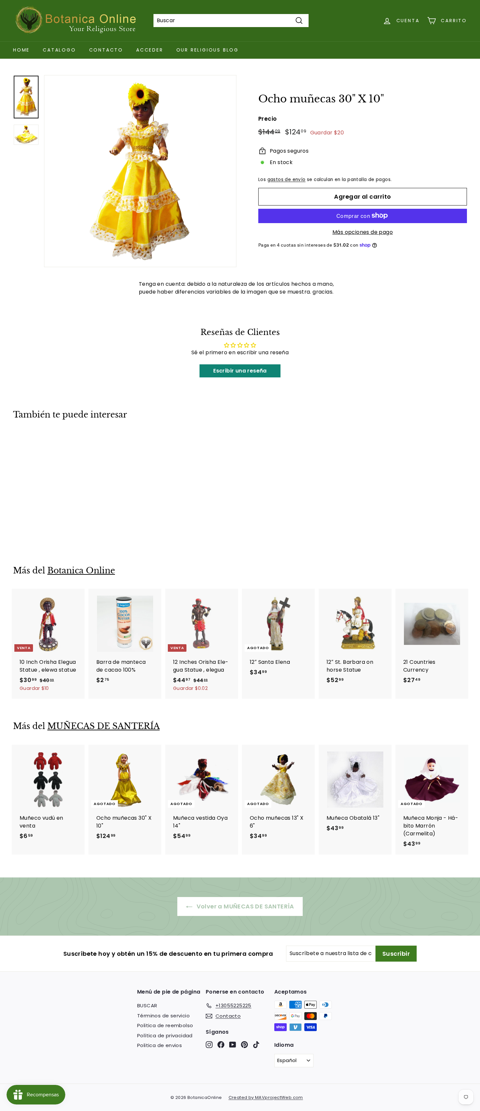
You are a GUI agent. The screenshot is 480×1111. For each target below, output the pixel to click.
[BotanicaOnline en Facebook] (220, 1044)
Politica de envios (159, 1045)
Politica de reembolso (165, 1025)
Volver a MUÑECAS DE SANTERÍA (244, 906)
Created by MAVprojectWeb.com (266, 1097)
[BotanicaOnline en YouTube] (232, 1044)
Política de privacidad (165, 1035)
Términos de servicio (163, 1015)
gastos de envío (286, 179)
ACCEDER (149, 50)
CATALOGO (59, 50)
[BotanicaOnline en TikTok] (256, 1044)
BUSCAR (147, 1005)
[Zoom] (140, 171)
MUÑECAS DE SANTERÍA (103, 726)
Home (21, 50)
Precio (267, 118)
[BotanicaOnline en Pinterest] (244, 1044)
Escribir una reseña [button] (240, 370)
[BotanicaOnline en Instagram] (209, 1044)
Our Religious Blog (207, 50)
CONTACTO (106, 50)
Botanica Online (81, 571)
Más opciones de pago (362, 232)
